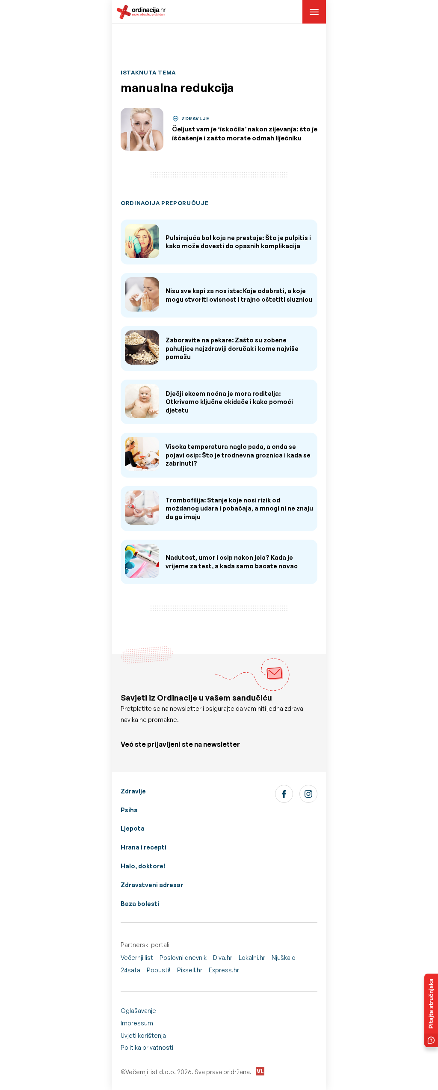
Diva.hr (222, 957)
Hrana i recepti (143, 847)
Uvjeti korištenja (143, 1035)
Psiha (129, 810)
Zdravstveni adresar (152, 884)
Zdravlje (133, 791)
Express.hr (224, 970)
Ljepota (133, 828)
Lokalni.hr (252, 957)
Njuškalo (284, 957)
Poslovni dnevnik (183, 957)
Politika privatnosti (147, 1047)
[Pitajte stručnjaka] (431, 1010)
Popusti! (159, 970)
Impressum (137, 1023)
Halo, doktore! (143, 866)
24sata (130, 970)
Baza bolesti (140, 903)
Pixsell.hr (189, 970)
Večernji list (137, 957)
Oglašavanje (138, 1010)
